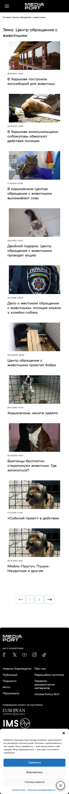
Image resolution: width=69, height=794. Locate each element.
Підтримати (11, 693)
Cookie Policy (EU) (46, 694)
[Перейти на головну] (34, 6)
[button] (63, 733)
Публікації (10, 674)
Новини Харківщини (17, 668)
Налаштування (34, 782)
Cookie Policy (19, 790)
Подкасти (9, 681)
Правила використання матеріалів (44, 685)
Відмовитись (34, 772)
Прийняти (34, 762)
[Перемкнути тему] (60, 785)
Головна (7, 17)
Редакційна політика (49, 674)
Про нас (40, 668)
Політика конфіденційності (41, 790)
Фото (6, 687)
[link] (5, 655)
